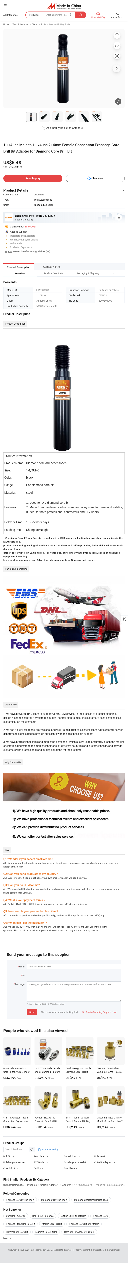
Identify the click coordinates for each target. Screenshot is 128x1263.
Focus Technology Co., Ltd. (42, 1249)
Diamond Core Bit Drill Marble (84, 1223)
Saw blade (69, 1168)
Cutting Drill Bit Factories (73, 1215)
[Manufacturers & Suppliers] (64, 6)
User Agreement (83, 1249)
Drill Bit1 (7, 1156)
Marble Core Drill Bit (52, 1223)
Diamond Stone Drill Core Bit (20, 1223)
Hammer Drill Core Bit (17, 1231)
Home (6, 24)
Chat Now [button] (97, 178)
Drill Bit (37, 1168)
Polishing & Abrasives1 (15, 1162)
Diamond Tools (39, 24)
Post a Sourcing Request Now (99, 1012)
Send (31, 1012)
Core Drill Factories (15, 1215)
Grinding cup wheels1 (75, 1162)
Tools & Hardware (20, 24)
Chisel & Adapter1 (103, 1162)
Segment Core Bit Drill (46, 1231)
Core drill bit (9, 1168)
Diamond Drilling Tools (59, 24)
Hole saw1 (99, 1156)
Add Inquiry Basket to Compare (64, 128)
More (6, 1238)
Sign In (8, 251)
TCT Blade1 (40, 1162)
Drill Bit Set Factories (43, 1215)
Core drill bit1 (71, 1156)
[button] (113, 273)
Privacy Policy (113, 1249)
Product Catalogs (50, 1149)
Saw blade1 (40, 1156)
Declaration (98, 1249)
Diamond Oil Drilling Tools (54, 1199)
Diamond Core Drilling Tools (20, 1199)
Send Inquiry (32, 178)
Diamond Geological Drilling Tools (91, 1199)
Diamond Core (100, 1215)
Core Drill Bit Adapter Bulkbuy (79, 1231)
